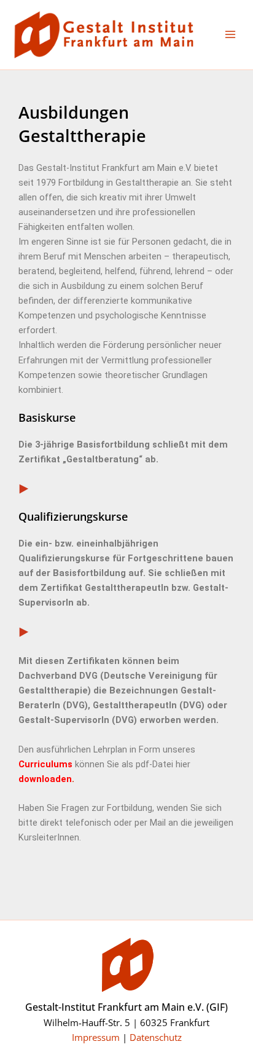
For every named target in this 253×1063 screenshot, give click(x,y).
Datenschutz (156, 1037)
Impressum (96, 1037)
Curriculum (43, 764)
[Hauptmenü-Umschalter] (230, 34)
